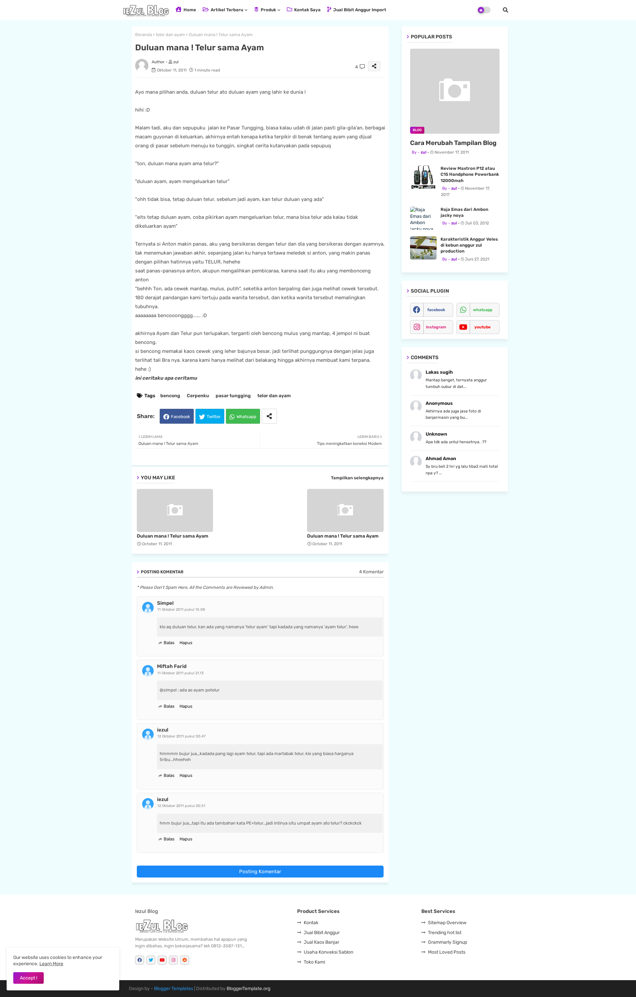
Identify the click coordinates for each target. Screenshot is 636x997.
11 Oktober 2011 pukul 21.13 (180, 673)
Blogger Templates (173, 988)
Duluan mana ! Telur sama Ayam (172, 536)
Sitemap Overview (447, 923)
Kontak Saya (307, 9)
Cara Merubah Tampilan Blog (453, 143)
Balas (169, 642)
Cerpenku (198, 396)
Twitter (214, 416)
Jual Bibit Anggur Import (359, 9)
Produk (268, 9)
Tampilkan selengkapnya (357, 477)
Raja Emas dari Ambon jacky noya (464, 212)
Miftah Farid (171, 666)
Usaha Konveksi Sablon (328, 952)
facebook (436, 310)
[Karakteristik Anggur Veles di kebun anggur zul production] (423, 248)
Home (189, 9)
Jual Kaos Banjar (321, 942)
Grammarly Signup (447, 942)
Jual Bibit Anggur (322, 932)
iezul (162, 730)
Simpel (165, 603)
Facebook (180, 416)
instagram (436, 327)
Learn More (51, 964)
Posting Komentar (260, 872)
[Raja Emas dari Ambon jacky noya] (423, 218)
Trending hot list (444, 932)
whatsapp (482, 310)
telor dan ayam (170, 34)
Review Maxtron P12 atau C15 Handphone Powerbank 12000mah (470, 174)
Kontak (311, 923)
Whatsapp (246, 416)
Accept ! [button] (28, 978)
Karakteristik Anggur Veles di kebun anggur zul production (469, 245)
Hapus (186, 642)
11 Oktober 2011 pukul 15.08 (181, 609)
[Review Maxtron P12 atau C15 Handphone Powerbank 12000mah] (423, 177)
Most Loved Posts (446, 952)
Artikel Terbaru (226, 9)
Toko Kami (314, 962)
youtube (482, 327)
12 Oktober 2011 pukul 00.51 (181, 806)
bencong (170, 396)
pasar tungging (233, 396)
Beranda (143, 34)
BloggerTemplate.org (248, 988)
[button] (505, 10)
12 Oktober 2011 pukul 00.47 (181, 736)
